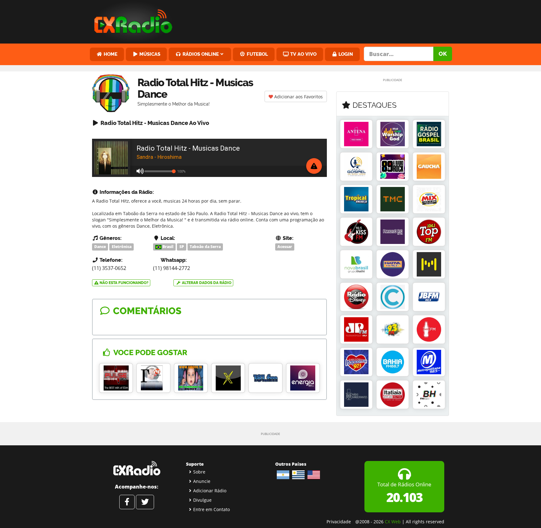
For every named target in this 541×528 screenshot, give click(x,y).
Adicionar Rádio (209, 491)
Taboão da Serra (205, 246)
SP (181, 246)
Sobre (199, 472)
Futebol (256, 54)
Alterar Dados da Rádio (206, 283)
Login (345, 54)
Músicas (149, 54)
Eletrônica (121, 246)
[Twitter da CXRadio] (145, 502)
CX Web (393, 522)
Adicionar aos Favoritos (298, 97)
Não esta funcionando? (123, 283)
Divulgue (202, 500)
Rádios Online (200, 54)
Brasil (167, 246)
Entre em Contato (211, 509)
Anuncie (201, 481)
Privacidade (339, 522)
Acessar (284, 246)
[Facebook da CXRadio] (127, 502)
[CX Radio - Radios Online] (137, 468)
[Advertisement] (318, 20)
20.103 (404, 497)
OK (443, 53)
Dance (100, 246)
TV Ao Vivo (303, 54)
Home (109, 54)
